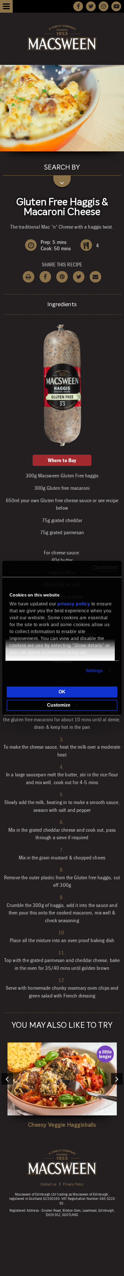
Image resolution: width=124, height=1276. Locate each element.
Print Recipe (28, 277)
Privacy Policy (73, 1184)
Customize (58, 705)
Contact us (48, 1184)
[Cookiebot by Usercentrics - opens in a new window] (92, 569)
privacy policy (73, 603)
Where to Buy (62, 460)
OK (62, 691)
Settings (94, 670)
